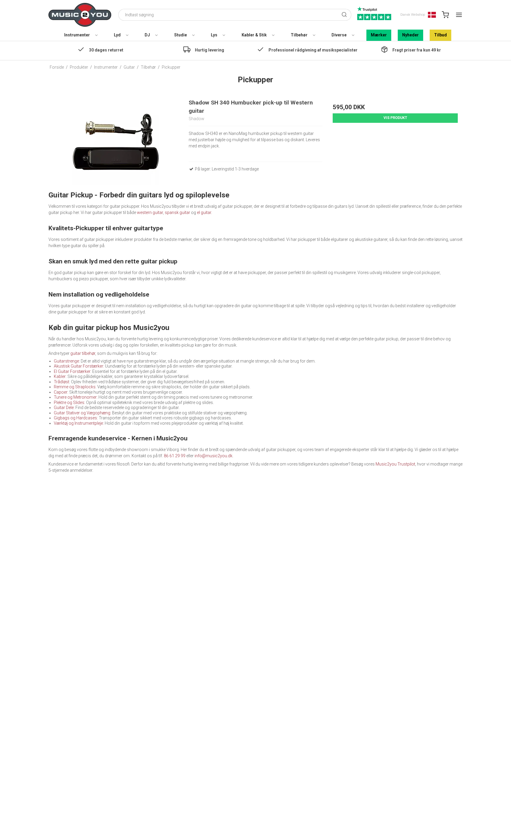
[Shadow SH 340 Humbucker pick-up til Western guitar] (116, 142)
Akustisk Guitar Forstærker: (79, 366)
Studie (180, 35)
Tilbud (440, 35)
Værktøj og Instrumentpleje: (79, 423)
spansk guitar (177, 212)
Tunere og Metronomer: (76, 397)
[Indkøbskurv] (445, 14)
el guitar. (204, 212)
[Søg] (344, 15)
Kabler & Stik (254, 35)
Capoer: (61, 392)
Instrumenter (77, 35)
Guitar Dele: (64, 407)
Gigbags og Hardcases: (76, 418)
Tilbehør (299, 35)
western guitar (150, 212)
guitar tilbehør (82, 353)
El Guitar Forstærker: (73, 371)
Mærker (379, 35)
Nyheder (410, 35)
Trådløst (61, 381)
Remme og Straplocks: (75, 386)
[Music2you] (79, 15)
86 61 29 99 (174, 455)
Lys (214, 35)
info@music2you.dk (213, 455)
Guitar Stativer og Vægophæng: (83, 412)
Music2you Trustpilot (395, 464)
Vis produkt (395, 118)
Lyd (117, 35)
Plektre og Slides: (69, 402)
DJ (147, 35)
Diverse (339, 35)
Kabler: (60, 376)
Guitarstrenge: (67, 361)
